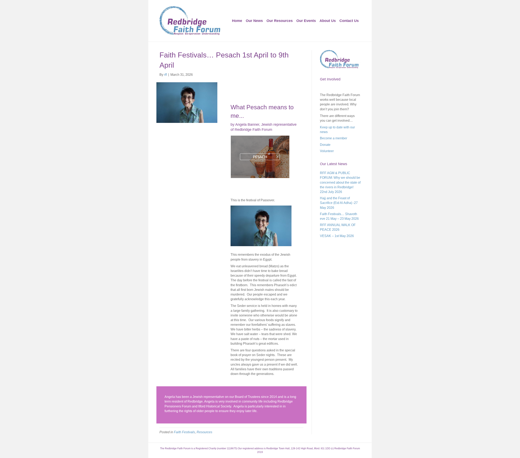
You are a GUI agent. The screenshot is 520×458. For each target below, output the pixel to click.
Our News (254, 21)
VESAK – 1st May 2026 (337, 236)
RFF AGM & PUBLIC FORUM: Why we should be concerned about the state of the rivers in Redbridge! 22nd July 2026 (340, 182)
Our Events (306, 21)
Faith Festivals (184, 432)
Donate (325, 144)
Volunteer (327, 151)
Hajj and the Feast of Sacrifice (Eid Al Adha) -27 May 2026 (339, 202)
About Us (328, 21)
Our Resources (279, 21)
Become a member (333, 138)
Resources (204, 432)
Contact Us (349, 21)
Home (237, 21)
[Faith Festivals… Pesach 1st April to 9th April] (186, 102)
